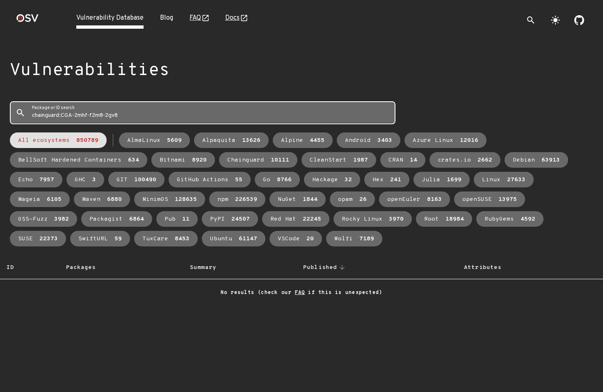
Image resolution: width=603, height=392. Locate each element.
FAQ (195, 18)
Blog (166, 18)
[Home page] (27, 20)
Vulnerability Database (110, 18)
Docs (232, 18)
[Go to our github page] (579, 20)
